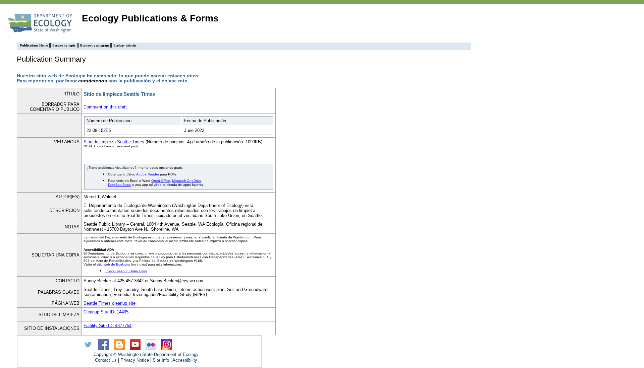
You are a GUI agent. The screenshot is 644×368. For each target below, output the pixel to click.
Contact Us (106, 360)
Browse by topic (63, 45)
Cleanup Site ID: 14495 (106, 311)
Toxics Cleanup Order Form (126, 271)
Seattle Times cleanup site (110, 303)
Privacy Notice (134, 360)
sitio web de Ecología (113, 264)
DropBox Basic (119, 185)
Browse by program (94, 45)
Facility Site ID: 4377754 (107, 325)
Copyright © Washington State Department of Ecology (146, 354)
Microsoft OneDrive (186, 180)
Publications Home (34, 45)
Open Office (160, 180)
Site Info (161, 360)
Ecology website (124, 45)
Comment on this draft (105, 106)
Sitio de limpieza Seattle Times (114, 141)
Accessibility (184, 360)
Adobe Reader (147, 174)
